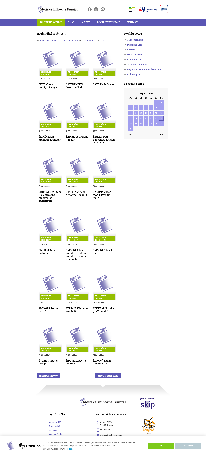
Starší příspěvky (48, 375)
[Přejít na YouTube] (103, 9)
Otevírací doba (134, 54)
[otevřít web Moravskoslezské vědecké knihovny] (164, 9)
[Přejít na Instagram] (96, 9)
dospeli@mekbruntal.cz (111, 435)
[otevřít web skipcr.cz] (148, 403)
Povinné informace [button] (108, 22)
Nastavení (188, 445)
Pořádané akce (134, 44)
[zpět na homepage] (58, 8)
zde (70, 449)
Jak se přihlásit (135, 39)
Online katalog (53, 22)
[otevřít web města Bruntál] (132, 9)
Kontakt (131, 49)
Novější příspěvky (108, 375)
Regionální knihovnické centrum (144, 69)
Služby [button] (85, 22)
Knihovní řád (134, 59)
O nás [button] (71, 22)
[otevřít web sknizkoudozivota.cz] (149, 425)
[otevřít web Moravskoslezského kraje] (148, 9)
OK (161, 445)
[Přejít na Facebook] (90, 9)
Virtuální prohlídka (137, 64)
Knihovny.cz (133, 74)
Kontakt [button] (132, 22)
